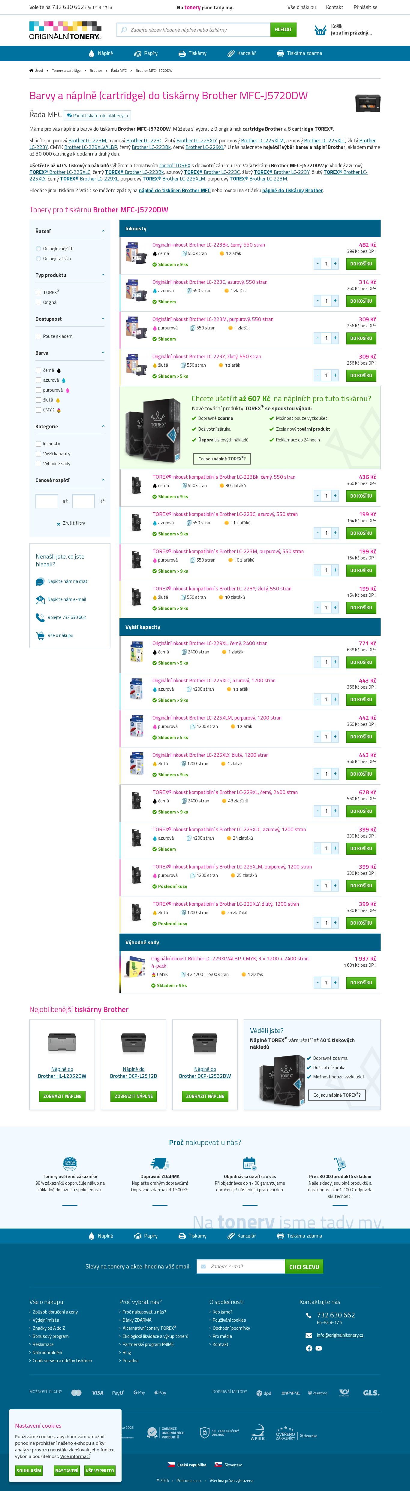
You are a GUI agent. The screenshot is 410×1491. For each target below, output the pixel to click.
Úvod (39, 70)
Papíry (150, 53)
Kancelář (246, 53)
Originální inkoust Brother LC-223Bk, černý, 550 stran (208, 245)
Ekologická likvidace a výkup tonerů (155, 1336)
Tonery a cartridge (66, 70)
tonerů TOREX (174, 165)
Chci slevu (304, 1266)
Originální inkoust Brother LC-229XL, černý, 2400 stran (209, 643)
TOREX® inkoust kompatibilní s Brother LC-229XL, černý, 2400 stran (225, 792)
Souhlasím (29, 1470)
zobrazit (62, 1096)
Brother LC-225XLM (262, 140)
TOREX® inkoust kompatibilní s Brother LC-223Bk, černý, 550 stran (223, 477)
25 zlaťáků (247, 875)
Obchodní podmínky (231, 1328)
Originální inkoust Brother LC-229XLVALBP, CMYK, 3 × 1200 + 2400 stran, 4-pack (230, 962)
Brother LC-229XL (204, 147)
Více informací (75, 1456)
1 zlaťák (233, 253)
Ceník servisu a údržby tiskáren (62, 1360)
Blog (127, 1352)
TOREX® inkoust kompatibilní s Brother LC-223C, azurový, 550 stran (225, 514)
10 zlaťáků (244, 559)
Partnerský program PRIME (148, 1344)
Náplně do (62, 1072)
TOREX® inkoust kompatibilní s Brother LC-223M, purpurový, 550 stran (228, 551)
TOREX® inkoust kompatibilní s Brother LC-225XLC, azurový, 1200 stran (229, 829)
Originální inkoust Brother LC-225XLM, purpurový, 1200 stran (217, 718)
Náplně (105, 53)
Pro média (222, 1336)
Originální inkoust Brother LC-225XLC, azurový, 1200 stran (214, 680)
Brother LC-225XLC (324, 140)
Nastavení (66, 1470)
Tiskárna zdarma (304, 53)
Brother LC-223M (87, 140)
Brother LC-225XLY (196, 140)
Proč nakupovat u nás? (144, 1312)
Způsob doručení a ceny (55, 1312)
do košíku (361, 263)
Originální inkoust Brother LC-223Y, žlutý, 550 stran (206, 356)
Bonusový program (51, 1336)
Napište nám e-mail (67, 599)
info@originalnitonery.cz (340, 1335)
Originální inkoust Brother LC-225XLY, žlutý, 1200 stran (210, 755)
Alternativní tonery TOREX (149, 1328)
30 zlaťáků (236, 485)
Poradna (131, 1360)
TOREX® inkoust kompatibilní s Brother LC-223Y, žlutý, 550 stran (221, 588)
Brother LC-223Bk (151, 147)
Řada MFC (119, 70)
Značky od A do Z (49, 1328)
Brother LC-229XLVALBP (90, 147)
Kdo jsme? (223, 1312)
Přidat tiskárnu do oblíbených (100, 115)
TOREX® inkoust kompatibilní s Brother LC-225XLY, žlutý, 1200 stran (225, 904)
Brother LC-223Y (281, 172)
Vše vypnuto (100, 1470)
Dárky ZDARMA (137, 1320)
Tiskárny (197, 53)
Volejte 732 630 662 (67, 617)
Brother (96, 70)
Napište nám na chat (68, 581)
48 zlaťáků (238, 800)
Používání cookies (229, 1320)
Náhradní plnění (47, 1352)
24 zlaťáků (243, 838)
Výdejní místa (46, 1320)
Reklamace (43, 1344)
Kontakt (221, 1344)
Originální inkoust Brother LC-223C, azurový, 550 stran (209, 282)
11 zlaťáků (241, 522)
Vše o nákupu (60, 635)
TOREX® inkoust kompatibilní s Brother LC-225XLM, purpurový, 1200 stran (232, 867)
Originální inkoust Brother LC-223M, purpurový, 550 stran (212, 319)
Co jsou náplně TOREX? (222, 458)
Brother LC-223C (144, 140)
